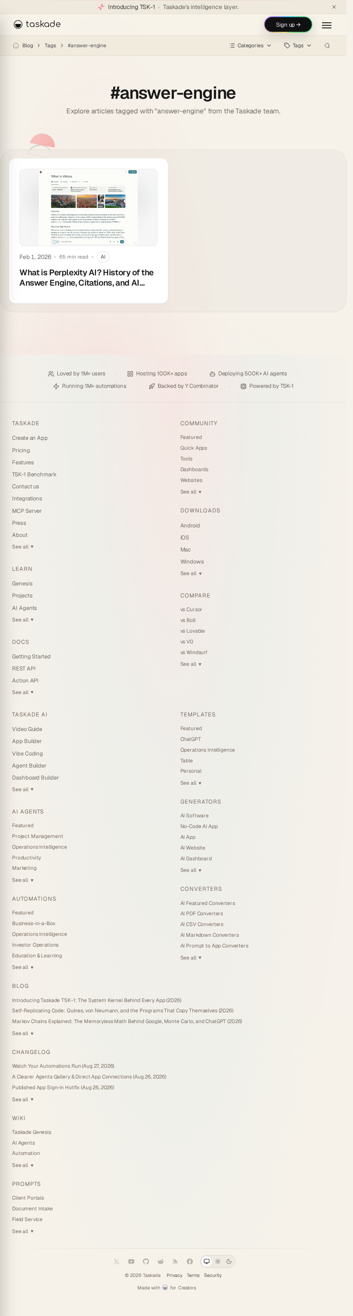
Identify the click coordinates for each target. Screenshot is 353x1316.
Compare (195, 595)
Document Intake (32, 1208)
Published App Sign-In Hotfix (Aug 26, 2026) (63, 1087)
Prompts (26, 1184)
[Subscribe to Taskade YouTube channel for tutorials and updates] (131, 1261)
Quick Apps (193, 448)
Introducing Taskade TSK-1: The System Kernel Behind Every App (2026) (96, 1000)
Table (186, 760)
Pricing (21, 450)
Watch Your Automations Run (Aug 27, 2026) (63, 1066)
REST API (23, 668)
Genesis (22, 583)
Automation (26, 1153)
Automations (34, 898)
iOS (184, 537)
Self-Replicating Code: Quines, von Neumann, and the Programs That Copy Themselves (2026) (122, 1010)
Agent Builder (29, 765)
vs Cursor (191, 609)
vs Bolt (188, 620)
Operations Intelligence (39, 847)
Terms (193, 1275)
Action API (25, 680)
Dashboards (194, 469)
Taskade (26, 423)
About (20, 535)
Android (190, 525)
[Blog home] (16, 46)
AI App (187, 837)
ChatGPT (190, 739)
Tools (186, 458)
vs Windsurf (193, 652)
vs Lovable (192, 631)
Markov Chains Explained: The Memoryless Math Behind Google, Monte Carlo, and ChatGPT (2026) (127, 1021)
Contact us (25, 486)
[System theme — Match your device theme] (206, 1261)
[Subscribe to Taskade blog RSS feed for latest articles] (175, 1261)
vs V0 (186, 641)
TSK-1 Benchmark (34, 474)
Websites (191, 480)
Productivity (26, 857)
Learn (22, 569)
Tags (50, 45)
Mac (185, 549)
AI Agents (24, 608)
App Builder (27, 741)
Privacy (175, 1275)
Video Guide (27, 729)
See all (23, 546)
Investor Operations (35, 944)
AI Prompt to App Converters (214, 945)
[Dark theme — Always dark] (229, 1261)
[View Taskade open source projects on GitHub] (146, 1261)
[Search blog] (327, 45)
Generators (200, 801)
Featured (191, 437)
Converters (201, 889)
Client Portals (28, 1197)
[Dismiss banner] (334, 6)
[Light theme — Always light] (218, 1261)
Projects (22, 595)
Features (23, 462)
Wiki (19, 1118)
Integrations (27, 498)
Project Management (37, 836)
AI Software (194, 815)
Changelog (31, 1052)
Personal (190, 771)
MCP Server (27, 511)
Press (19, 523)
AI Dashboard (196, 858)
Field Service (27, 1219)
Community (198, 423)
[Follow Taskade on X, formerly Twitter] (116, 1261)
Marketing (24, 868)
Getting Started (31, 656)
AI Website (193, 847)
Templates (198, 714)
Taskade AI (30, 714)
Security (213, 1275)
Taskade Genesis (31, 1132)
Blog (27, 45)
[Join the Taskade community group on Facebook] (190, 1261)
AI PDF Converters (201, 913)
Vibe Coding (27, 753)
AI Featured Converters (207, 903)
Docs (20, 642)
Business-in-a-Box (34, 923)
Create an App (30, 438)
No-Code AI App (199, 826)
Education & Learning (37, 955)
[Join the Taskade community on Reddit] (160, 1261)
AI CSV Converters (202, 924)
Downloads (200, 510)
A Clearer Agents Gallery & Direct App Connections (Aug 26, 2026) (89, 1076)
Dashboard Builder (35, 777)
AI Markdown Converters (209, 935)
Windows (192, 561)
